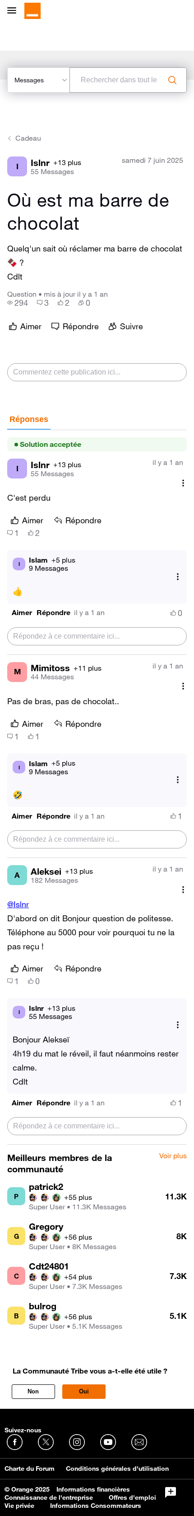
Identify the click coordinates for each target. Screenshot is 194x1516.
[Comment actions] (183, 482)
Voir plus (173, 1156)
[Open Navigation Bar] (14, 11)
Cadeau (28, 137)
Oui (84, 1391)
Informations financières (93, 1489)
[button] (22, 612)
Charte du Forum (30, 1468)
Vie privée (19, 1506)
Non (33, 1391)
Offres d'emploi (132, 1497)
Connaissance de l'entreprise (49, 1497)
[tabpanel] (97, 787)
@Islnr (18, 904)
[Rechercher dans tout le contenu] (172, 80)
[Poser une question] (170, 1492)
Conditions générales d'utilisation (117, 1468)
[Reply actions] (177, 576)
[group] (17, 302)
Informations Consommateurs (95, 1506)
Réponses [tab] (28, 419)
